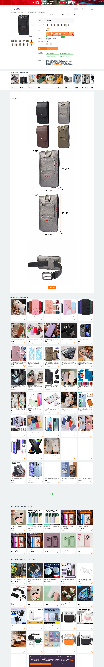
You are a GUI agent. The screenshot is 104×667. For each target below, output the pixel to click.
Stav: (39, 30)
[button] (12, 8)
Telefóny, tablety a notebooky (22, 12)
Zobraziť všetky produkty (14, 534)
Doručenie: (40, 38)
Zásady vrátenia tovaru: (41, 61)
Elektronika (14, 12)
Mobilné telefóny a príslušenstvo (32, 12)
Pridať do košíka (53, 48)
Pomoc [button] (79, 5)
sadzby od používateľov (48, 16)
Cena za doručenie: (41, 41)
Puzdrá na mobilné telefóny (43, 12)
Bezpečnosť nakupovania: (40, 53)
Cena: (40, 20)
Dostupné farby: (41, 24)
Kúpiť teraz (42, 48)
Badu (11, 12)
